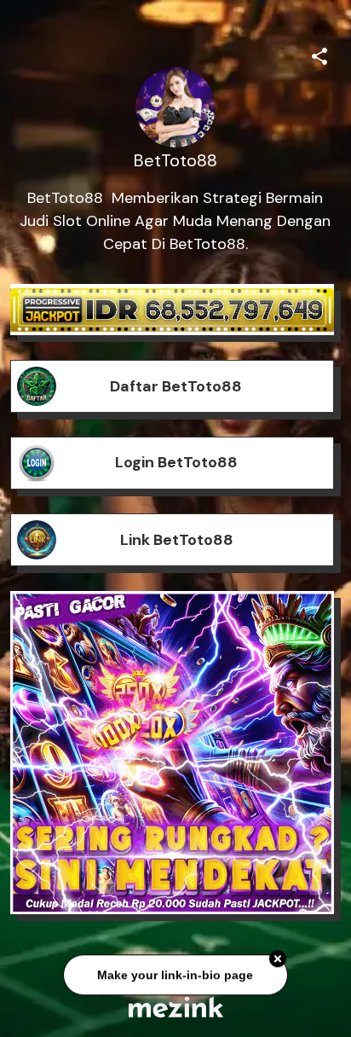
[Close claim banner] (277, 960)
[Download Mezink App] (176, 1006)
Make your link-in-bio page (175, 975)
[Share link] (319, 53)
